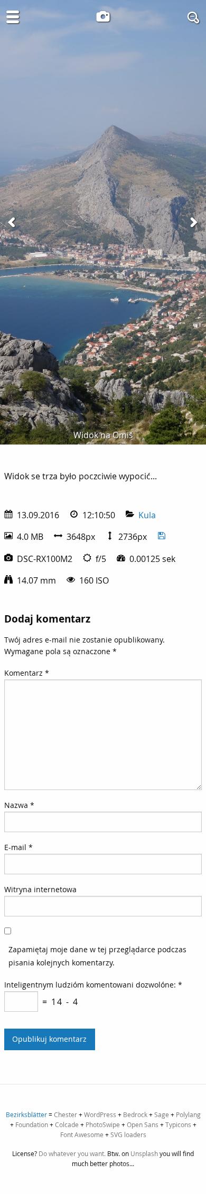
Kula (147, 515)
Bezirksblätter (26, 1114)
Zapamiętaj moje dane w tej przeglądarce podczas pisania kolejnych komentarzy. (97, 956)
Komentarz (26, 673)
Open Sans (142, 1124)
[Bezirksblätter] (103, 16)
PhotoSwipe (103, 1124)
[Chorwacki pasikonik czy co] (193, 222)
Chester (65, 1114)
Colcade (67, 1124)
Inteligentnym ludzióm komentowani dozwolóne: (93, 985)
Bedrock (135, 1114)
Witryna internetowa (40, 889)
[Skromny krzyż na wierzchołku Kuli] (12, 222)
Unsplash (144, 1153)
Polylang (188, 1114)
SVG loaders (128, 1134)
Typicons (178, 1124)
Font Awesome (82, 1134)
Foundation (31, 1124)
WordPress (100, 1114)
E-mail (18, 847)
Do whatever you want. (72, 1153)
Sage (161, 1114)
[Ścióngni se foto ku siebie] (161, 536)
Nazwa (19, 805)
